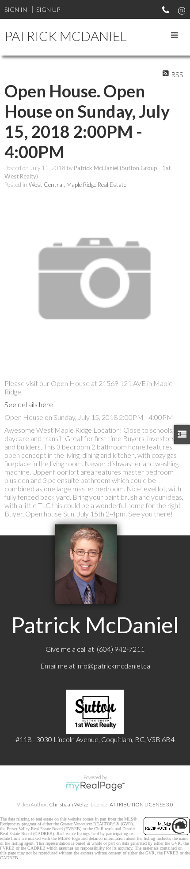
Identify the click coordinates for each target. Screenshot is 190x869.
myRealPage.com (95, 786)
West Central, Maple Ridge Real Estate (77, 184)
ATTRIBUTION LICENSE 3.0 (141, 804)
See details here (28, 404)
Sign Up (48, 9)
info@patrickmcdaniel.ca (113, 665)
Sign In (15, 9)
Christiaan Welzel (69, 804)
